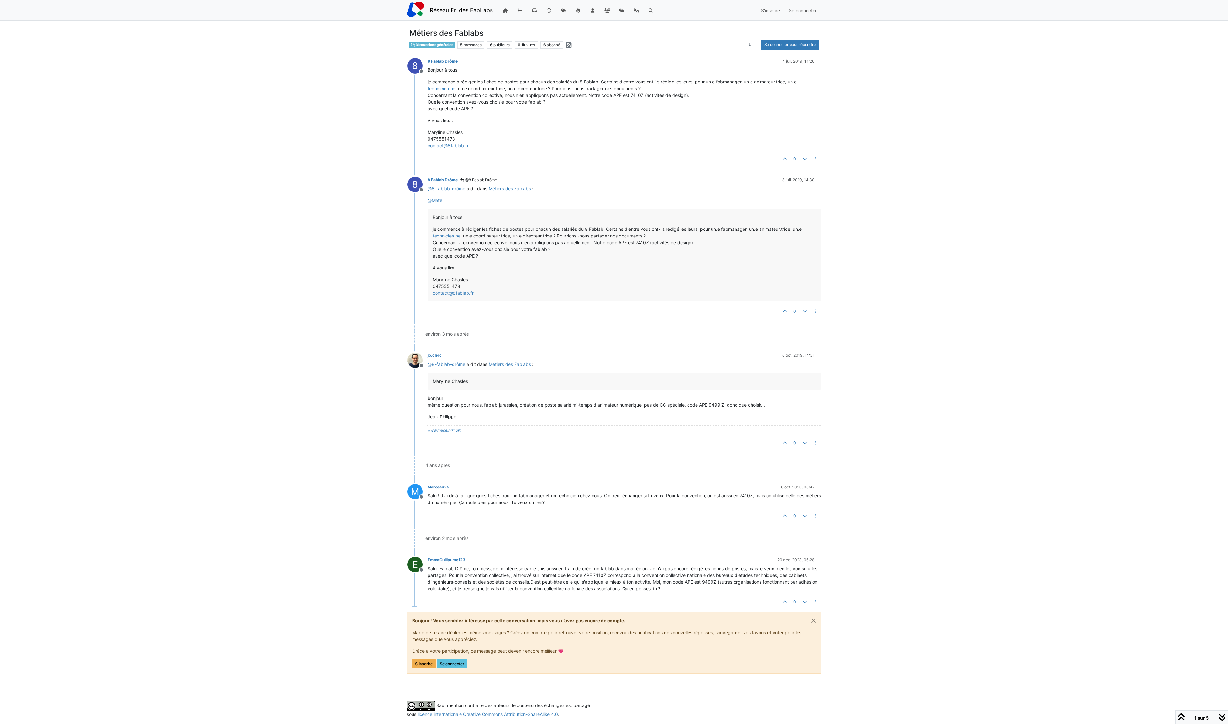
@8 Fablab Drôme (480, 179)
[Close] (813, 620)
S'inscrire (424, 663)
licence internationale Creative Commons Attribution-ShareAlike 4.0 (488, 714)
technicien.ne (441, 88)
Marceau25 (438, 487)
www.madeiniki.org (444, 430)
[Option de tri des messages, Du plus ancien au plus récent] (751, 44)
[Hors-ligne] (417, 359)
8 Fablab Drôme (443, 61)
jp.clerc (435, 355)
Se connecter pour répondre (790, 44)
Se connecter (452, 663)
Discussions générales (434, 45)
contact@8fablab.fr (448, 145)
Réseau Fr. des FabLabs (461, 10)
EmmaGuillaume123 (446, 559)
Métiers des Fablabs (510, 188)
